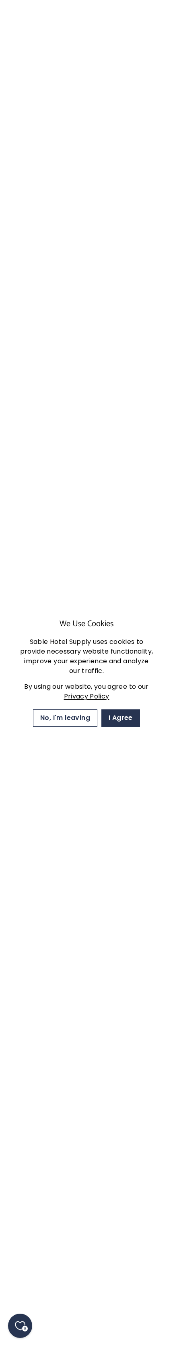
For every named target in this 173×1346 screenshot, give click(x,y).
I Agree (121, 717)
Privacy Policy (86, 696)
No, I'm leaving (65, 717)
